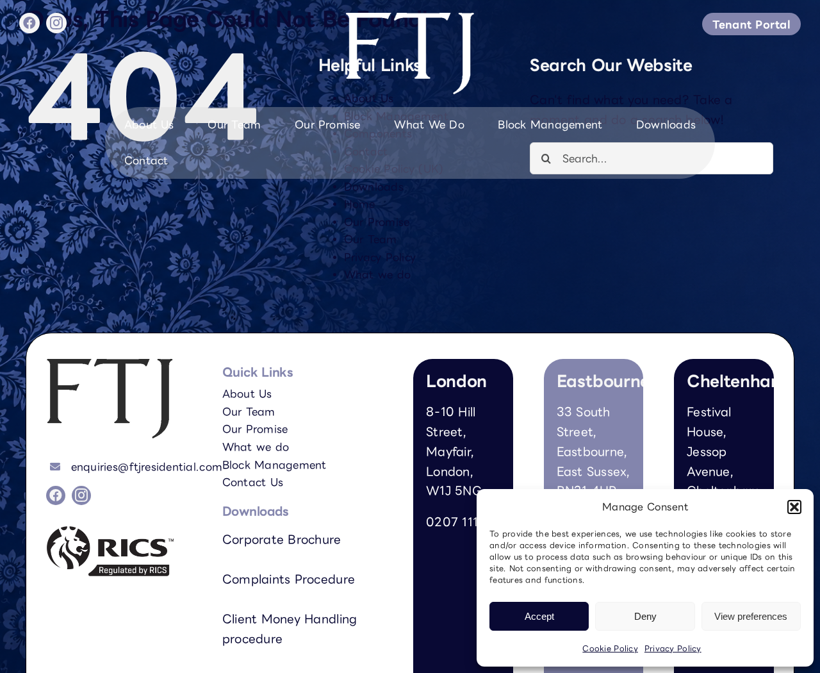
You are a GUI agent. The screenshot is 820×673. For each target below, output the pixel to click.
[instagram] (56, 23)
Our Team (370, 239)
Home (359, 204)
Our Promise (377, 222)
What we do (377, 274)
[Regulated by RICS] (110, 531)
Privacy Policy (672, 648)
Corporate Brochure (281, 539)
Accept (539, 616)
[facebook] (29, 23)
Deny (645, 616)
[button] (794, 507)
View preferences (750, 616)
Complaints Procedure (288, 578)
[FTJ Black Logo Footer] (110, 364)
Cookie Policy (610, 648)
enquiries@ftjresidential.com (147, 466)
